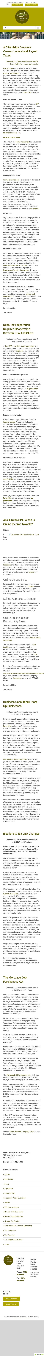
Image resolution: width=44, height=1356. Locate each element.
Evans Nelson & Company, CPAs (22, 1132)
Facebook (7, 565)
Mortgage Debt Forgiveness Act (18, 1075)
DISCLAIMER (27, 1318)
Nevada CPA (34, 209)
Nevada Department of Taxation (15, 265)
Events (7, 1184)
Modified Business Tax (11, 133)
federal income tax (22, 142)
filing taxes (19, 351)
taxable (31, 572)
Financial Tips (9, 1193)
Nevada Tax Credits (11, 1221)
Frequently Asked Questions (14, 1198)
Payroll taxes (8, 68)
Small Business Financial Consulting (18, 1226)
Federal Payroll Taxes (11, 137)
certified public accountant (24, 346)
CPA (37, 104)
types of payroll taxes (11, 73)
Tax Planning (9, 1235)
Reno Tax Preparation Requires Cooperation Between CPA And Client (18, 329)
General (7, 1203)
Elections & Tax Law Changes (21, 833)
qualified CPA (8, 479)
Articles (7, 1175)
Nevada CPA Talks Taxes (13, 1212)
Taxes (6, 1244)
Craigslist (30, 586)
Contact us (17, 678)
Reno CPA (27, 92)
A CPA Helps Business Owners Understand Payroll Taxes (20, 51)
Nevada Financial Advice (13, 1217)
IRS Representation (11, 1207)
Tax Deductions (10, 1231)
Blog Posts (8, 1179)
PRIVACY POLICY (18, 1318)
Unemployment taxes (11, 180)
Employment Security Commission (16, 270)
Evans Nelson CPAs (10, 894)
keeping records (9, 422)
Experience (8, 1189)
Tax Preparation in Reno (13, 1240)
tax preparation (32, 389)
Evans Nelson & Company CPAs (15, 759)
